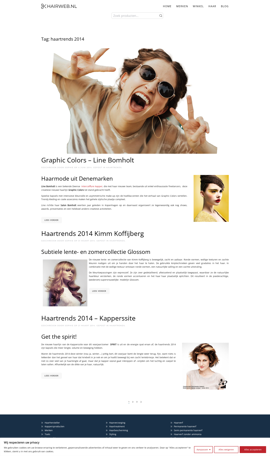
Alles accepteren (253, 449)
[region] (135, 447)
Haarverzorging (117, 422)
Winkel (198, 6)
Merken (182, 6)
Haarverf (179, 422)
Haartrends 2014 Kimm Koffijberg (92, 233)
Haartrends (114, 167)
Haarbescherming (118, 430)
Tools (47, 434)
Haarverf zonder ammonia (187, 434)
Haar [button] (212, 6)
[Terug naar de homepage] (59, 6)
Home (167, 6)
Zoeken (160, 15)
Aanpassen (202, 449)
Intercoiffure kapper (91, 186)
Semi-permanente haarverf (188, 430)
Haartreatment (117, 426)
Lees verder (52, 220)
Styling (112, 434)
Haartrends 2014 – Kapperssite (88, 318)
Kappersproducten (54, 426)
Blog (225, 6)
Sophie (69, 167)
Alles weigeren (226, 449)
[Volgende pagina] (141, 402)
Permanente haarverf (185, 426)
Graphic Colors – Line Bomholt (87, 159)
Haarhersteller (52, 422)
